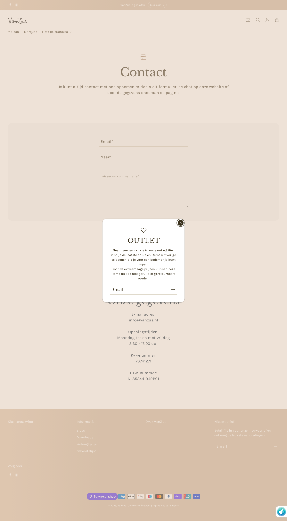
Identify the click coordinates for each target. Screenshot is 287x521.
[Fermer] (181, 223)
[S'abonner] (173, 289)
